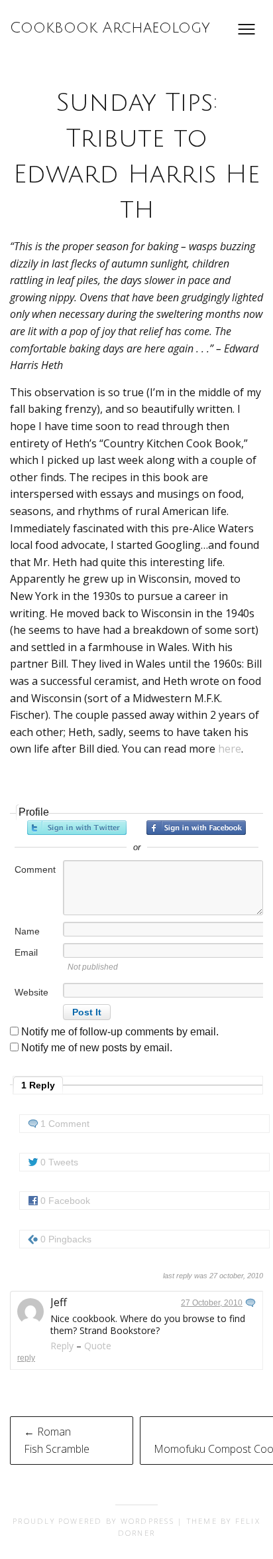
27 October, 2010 (212, 1302)
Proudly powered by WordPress (93, 1521)
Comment (35, 869)
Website (31, 992)
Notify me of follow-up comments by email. (120, 1031)
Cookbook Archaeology (110, 28)
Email (26, 952)
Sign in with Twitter (77, 827)
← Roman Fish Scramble (56, 1440)
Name (27, 931)
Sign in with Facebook (196, 827)
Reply (62, 1345)
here (229, 748)
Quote (97, 1345)
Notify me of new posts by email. (96, 1047)
